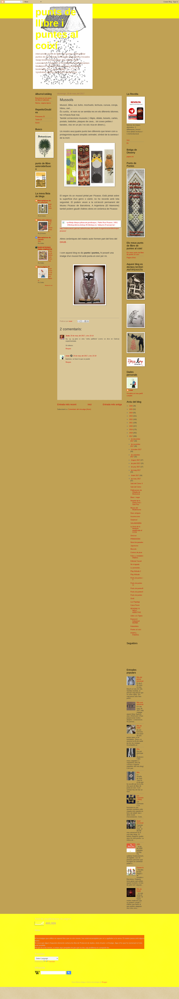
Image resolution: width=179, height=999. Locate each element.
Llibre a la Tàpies (137, 616)
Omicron (134, 536)
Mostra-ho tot (48, 285)
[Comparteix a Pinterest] (88, 321)
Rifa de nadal (139, 727)
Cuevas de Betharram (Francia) (50, 256)
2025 (131, 409)
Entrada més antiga (112, 404)
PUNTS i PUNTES (135, 634)
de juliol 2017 (136, 463)
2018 (131, 433)
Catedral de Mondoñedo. (50, 226)
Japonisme (134, 546)
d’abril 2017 (135, 475)
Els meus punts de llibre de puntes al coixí (135, 253)
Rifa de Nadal (139, 890)
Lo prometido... (136, 568)
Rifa (138, 749)
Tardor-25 (38, 119)
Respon (68, 349)
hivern (37, 123)
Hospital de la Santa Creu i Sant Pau (136, 502)
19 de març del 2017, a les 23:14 (82, 336)
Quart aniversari (140, 822)
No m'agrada (135, 564)
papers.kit (130, 157)
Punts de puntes (136, 595)
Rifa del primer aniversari (140, 679)
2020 (131, 426)
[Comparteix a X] (83, 321)
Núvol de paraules (137, 542)
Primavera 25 (40, 116)
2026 (131, 406)
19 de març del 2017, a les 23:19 (84, 356)
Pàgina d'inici (131, 258)
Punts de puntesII (137, 592)
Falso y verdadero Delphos (137, 557)
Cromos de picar (136, 552)
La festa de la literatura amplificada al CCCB (136, 529)
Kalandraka (134, 626)
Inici (90, 404)
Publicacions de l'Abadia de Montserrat (136, 492)
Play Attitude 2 (136, 571)
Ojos (39, 241)
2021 (131, 423)
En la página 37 (44, 267)
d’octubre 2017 (136, 449)
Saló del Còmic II (137, 483)
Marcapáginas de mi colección (44, 201)
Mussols (134, 549)
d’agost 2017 (136, 460)
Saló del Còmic (136, 487)
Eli (127, 143)
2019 (131, 429)
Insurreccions (135, 516)
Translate (51, 961)
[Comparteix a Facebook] (85, 321)
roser (68, 356)
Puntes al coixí (136, 629)
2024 (131, 413)
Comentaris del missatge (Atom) (79, 409)
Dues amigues (136, 513)
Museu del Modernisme (136, 509)
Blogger (104, 982)
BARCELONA (50, 206)
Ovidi (132, 598)
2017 (131, 436)
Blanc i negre (135, 497)
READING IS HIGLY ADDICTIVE (136, 610)
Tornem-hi (140, 868)
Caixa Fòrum (135, 605)
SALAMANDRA (136, 523)
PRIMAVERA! (135, 539)
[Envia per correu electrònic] (78, 321)
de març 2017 (136, 479)
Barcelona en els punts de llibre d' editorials (43, 99)
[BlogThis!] (81, 321)
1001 (138, 844)
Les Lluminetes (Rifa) (140, 797)
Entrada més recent (66, 404)
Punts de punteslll (137, 588)
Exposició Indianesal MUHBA (135, 621)
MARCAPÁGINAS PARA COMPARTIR (45, 248)
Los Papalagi (135, 602)
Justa (68, 336)
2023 (131, 416)
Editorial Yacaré (136, 561)
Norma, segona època (43, 103)
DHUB (63, 242)
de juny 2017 (136, 467)
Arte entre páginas (45, 220)
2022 (131, 419)
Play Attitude (135, 574)
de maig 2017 (136, 470)
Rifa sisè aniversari (140, 703)
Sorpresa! (134, 520)
